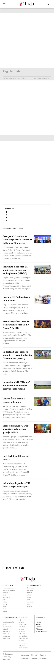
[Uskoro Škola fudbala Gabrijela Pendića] (42, 401)
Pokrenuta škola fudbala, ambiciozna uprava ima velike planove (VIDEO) (15, 270)
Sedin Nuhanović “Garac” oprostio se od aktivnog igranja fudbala (16, 429)
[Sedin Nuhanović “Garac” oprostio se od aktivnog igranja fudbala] (42, 428)
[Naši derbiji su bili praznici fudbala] (42, 459)
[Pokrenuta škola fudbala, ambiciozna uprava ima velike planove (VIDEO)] (42, 269)
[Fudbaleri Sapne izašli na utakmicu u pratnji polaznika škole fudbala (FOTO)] (42, 354)
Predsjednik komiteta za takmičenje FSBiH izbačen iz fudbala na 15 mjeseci (17, 239)
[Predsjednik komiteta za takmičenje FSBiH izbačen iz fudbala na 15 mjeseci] (42, 239)
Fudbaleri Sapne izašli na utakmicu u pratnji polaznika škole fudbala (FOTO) (17, 355)
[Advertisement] (27, 40)
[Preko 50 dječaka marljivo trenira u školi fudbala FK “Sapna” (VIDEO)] (42, 324)
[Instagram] (6, 215)
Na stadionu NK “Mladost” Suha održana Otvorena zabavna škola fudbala (16, 385)
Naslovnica (6, 228)
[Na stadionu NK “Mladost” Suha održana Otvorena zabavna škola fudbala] (42, 385)
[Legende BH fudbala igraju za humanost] (42, 299)
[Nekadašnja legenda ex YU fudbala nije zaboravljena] (42, 486)
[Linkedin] (6, 217)
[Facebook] (6, 212)
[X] (6, 220)
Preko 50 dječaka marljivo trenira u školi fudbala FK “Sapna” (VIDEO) (16, 324)
